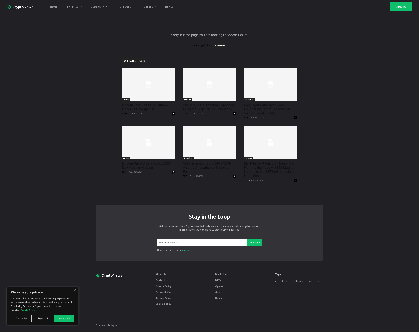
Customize (21, 318)
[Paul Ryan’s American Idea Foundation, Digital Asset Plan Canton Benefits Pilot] (270, 84)
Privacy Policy (188, 250)
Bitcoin (126, 99)
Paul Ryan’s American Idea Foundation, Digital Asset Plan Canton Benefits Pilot (267, 109)
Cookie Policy (28, 310)
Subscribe (255, 242)
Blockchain (249, 99)
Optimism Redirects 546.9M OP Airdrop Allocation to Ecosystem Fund (207, 167)
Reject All (43, 318)
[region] (43, 306)
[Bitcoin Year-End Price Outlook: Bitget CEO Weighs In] (148, 84)
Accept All (64, 318)
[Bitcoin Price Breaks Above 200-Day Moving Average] (148, 142)
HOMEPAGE (220, 45)
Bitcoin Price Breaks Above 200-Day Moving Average (146, 165)
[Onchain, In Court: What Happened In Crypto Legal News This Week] (209, 84)
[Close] (75, 290)
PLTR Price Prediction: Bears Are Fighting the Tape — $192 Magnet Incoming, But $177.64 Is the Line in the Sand (269, 169)
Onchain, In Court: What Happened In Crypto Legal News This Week (208, 107)
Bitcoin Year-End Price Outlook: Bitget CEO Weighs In (145, 107)
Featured (187, 99)
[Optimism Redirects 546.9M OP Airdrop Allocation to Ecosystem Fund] (209, 142)
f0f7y (124, 113)
